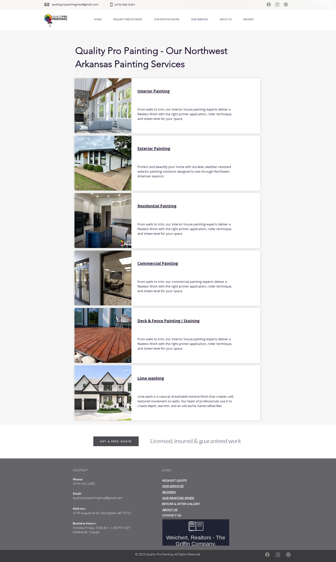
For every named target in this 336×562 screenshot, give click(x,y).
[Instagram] (277, 4)
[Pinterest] (286, 4)
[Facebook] (268, 4)
